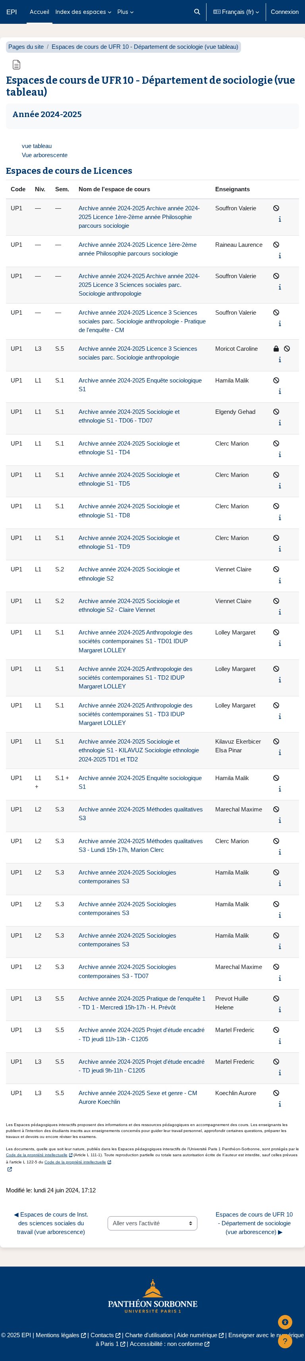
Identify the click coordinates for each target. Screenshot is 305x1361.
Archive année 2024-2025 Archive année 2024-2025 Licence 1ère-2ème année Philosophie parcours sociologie (139, 217)
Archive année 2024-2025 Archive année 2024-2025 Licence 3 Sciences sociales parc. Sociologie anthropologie (139, 285)
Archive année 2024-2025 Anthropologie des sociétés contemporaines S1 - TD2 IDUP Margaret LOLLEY (136, 678)
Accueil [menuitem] (39, 11)
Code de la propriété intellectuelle (37, 1155)
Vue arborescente (45, 155)
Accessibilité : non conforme (166, 1344)
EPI (11, 12)
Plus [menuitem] (123, 11)
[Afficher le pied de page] (285, 1341)
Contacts (102, 1335)
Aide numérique (197, 1335)
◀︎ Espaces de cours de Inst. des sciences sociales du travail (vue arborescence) (52, 1223)
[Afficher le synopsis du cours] (280, 219)
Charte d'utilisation (148, 1335)
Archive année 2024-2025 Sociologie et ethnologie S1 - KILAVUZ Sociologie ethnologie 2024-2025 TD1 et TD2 (139, 750)
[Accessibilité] (285, 1322)
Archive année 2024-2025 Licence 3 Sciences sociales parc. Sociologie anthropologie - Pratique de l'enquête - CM (142, 321)
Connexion (285, 12)
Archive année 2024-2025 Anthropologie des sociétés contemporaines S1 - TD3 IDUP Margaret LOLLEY (136, 714)
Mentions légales (57, 1335)
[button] (197, 12)
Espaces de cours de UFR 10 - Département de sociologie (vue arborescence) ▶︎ (255, 1223)
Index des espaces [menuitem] (81, 11)
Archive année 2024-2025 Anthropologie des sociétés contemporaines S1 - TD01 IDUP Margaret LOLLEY (136, 641)
